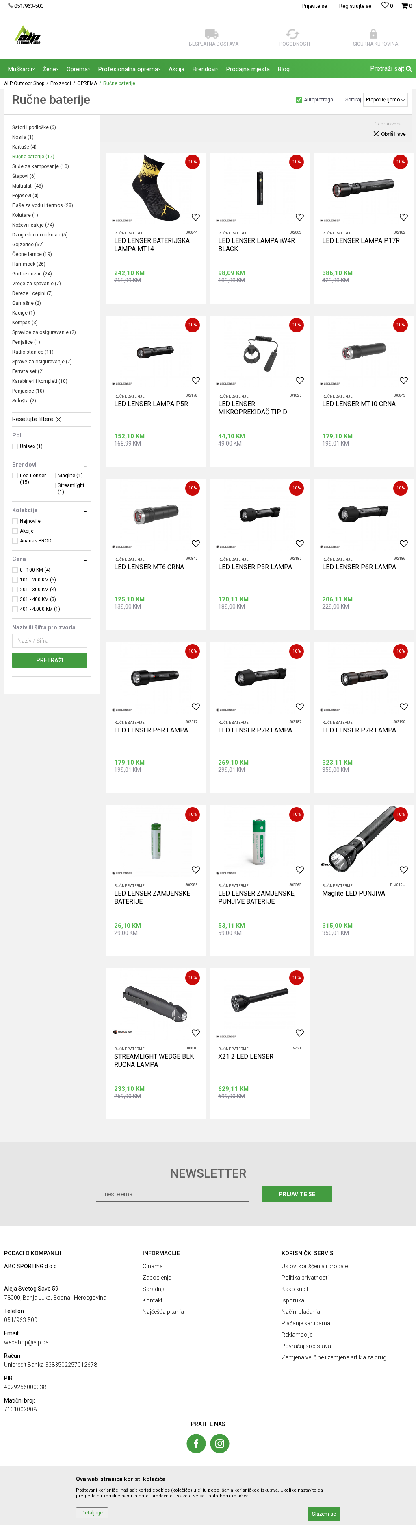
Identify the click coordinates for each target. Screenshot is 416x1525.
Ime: (120, 710)
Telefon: (124, 796)
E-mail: (252, 768)
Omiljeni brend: (197, 796)
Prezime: (125, 739)
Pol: (184, 768)
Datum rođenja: (133, 768)
